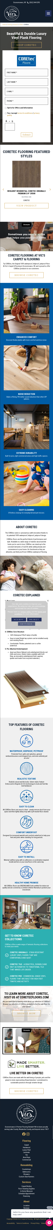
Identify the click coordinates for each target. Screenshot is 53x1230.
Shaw (21, 24)
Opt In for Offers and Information (20, 108)
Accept (19, 619)
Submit (27, 134)
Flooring (9, 24)
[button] (26, 45)
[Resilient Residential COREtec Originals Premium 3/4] (26, 174)
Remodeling (26, 1165)
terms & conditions (25, 113)
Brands (16, 24)
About (26, 1201)
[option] (26, 187)
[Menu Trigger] (48, 13)
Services (26, 1182)
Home (4, 24)
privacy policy (26, 612)
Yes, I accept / (23, 114)
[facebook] (24, 1134)
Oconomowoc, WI (19, 2)
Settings (26, 624)
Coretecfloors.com (34, 997)
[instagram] (28, 1134)
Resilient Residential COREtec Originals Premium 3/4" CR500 (26, 192)
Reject (34, 619)
